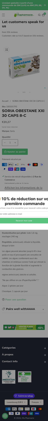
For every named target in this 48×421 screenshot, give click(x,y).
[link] (8, 377)
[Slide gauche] (18, 92)
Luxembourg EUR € (15, 402)
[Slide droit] (30, 92)
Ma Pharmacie (28, 418)
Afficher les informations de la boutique (23, 190)
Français (35, 402)
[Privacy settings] (5, 416)
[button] (24, 309)
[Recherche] (39, 15)
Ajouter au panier (16, 152)
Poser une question (15, 299)
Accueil (5, 101)
